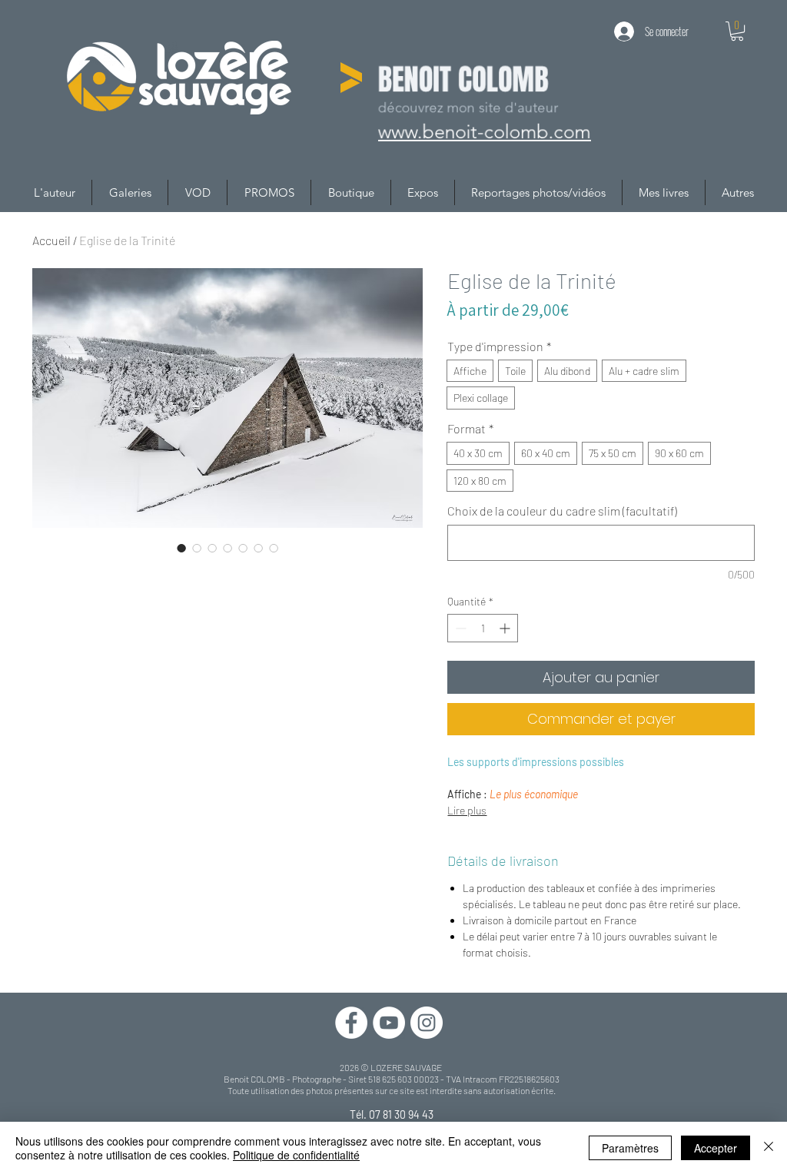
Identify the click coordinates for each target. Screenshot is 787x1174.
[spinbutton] (482, 628)
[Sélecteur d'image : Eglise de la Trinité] (181, 547)
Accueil (51, 240)
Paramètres (630, 1148)
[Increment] (506, 628)
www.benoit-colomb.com (484, 132)
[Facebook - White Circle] (351, 1023)
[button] (737, 31)
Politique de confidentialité (296, 1154)
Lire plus (466, 810)
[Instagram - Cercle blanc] (426, 1023)
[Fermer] (768, 1148)
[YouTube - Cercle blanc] (389, 1023)
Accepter (715, 1148)
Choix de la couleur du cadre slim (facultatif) (562, 510)
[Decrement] (459, 628)
